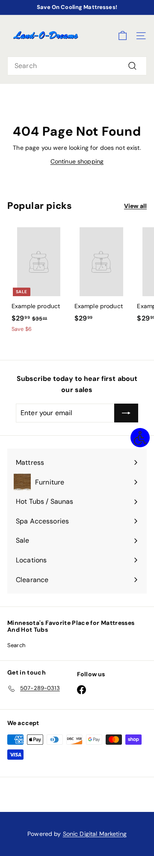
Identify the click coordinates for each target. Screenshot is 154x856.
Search (16, 645)
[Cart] (123, 35)
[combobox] (77, 65)
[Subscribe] (126, 413)
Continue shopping (77, 161)
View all (135, 206)
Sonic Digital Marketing (95, 834)
